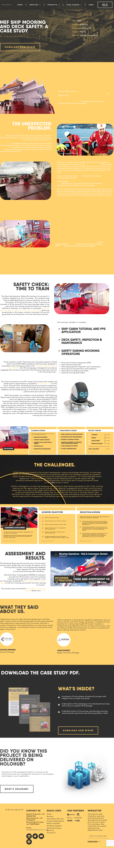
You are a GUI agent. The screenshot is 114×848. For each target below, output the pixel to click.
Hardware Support (54, 826)
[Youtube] (41, 836)
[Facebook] (29, 842)
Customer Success (54, 828)
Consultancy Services (55, 819)
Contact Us (51, 833)
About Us (50, 830)
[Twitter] (35, 836)
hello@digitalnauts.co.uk (37, 830)
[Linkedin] (29, 836)
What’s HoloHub (53, 823)
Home (20, 5)
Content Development (55, 821)
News (91, 5)
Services (34, 5)
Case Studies (73, 5)
